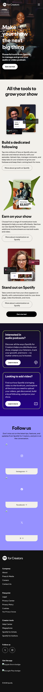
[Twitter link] (5, 650)
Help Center (7, 624)
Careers (5, 580)
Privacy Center (8, 600)
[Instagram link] (12, 650)
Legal (4, 596)
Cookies (5, 608)
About (4, 572)
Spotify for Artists (9, 632)
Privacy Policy (8, 604)
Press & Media (8, 576)
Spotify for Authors (10, 635)
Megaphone (7, 628)
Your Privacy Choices (9, 612)
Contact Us (6, 584)
